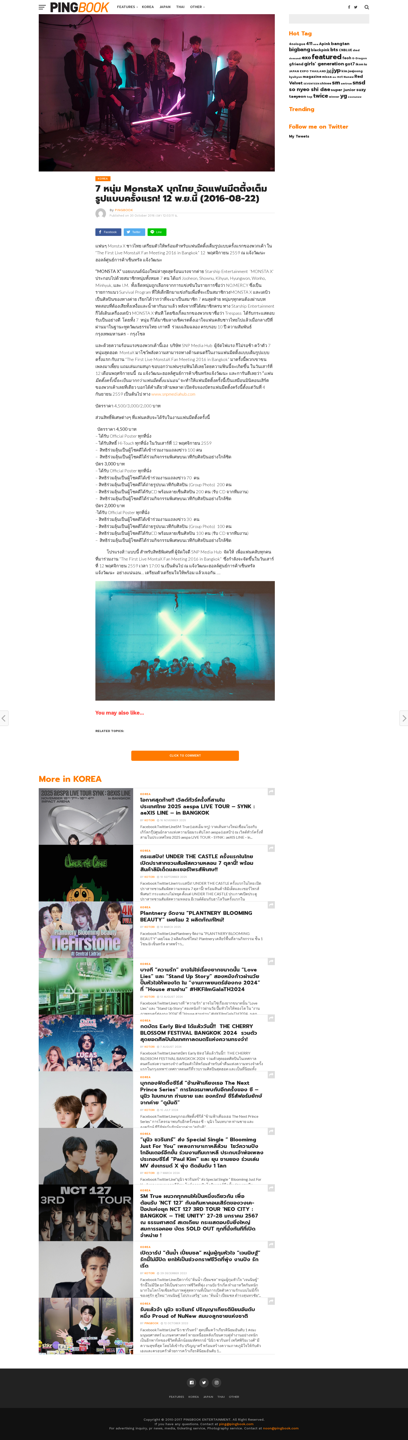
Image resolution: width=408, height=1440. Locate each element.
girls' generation (324, 63)
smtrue (346, 83)
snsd (359, 83)
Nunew (349, 77)
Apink (324, 44)
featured (327, 57)
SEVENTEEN (311, 83)
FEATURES (126, 6)
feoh (346, 58)
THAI (180, 6)
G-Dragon (359, 58)
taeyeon (297, 96)
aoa (315, 44)
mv (334, 77)
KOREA (148, 6)
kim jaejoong (352, 71)
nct (340, 76)
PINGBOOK (124, 210)
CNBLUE (345, 50)
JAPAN (165, 6)
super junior (343, 90)
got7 (350, 64)
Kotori (149, 820)
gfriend (296, 64)
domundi (295, 58)
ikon (359, 64)
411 (309, 44)
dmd (356, 50)
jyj (329, 71)
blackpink (320, 50)
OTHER (196, 6)
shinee (325, 83)
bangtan (340, 43)
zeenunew (354, 97)
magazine (312, 77)
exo (306, 57)
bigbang (299, 49)
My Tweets (299, 136)
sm (336, 82)
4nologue (297, 44)
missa (327, 77)
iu (365, 64)
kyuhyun (295, 77)
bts (334, 49)
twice (320, 96)
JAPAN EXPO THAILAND (307, 71)
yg (343, 96)
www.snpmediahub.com (173, 394)
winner (334, 97)
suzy (361, 90)
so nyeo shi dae (309, 89)
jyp (336, 70)
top (309, 97)
